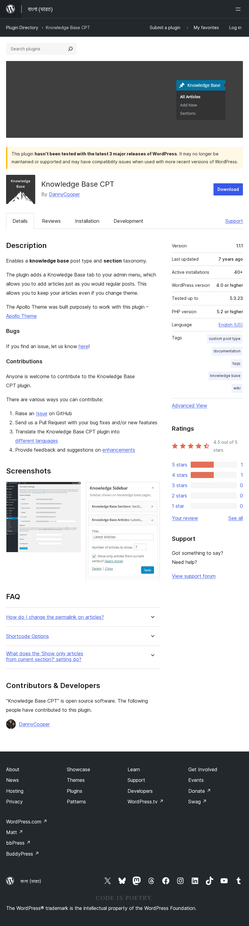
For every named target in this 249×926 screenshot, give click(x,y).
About (12, 769)
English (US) (231, 324)
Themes (76, 780)
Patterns (76, 802)
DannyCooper (64, 194)
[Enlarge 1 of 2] (73, 490)
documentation (226, 351)
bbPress (18, 843)
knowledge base (225, 375)
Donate (199, 791)
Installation (87, 221)
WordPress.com (26, 822)
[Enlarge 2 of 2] (152, 490)
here (83, 346)
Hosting (14, 791)
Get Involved (202, 769)
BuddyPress (22, 854)
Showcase (78, 769)
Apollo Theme (21, 316)
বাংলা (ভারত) (30, 881)
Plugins (74, 791)
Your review (185, 518)
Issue (41, 413)
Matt (14, 832)
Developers (140, 791)
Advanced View (189, 405)
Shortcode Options (27, 636)
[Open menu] (239, 9)
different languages (36, 441)
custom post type (224, 338)
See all (235, 518)
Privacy (14, 802)
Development (128, 221)
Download (228, 189)
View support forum (194, 576)
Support (234, 221)
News (12, 780)
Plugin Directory (22, 27)
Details (20, 221)
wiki (237, 388)
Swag (197, 802)
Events (196, 780)
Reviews (51, 221)
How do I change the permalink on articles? (55, 617)
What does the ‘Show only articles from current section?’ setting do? (44, 656)
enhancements (118, 450)
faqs (236, 363)
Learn (134, 769)
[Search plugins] (70, 49)
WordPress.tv (146, 802)
